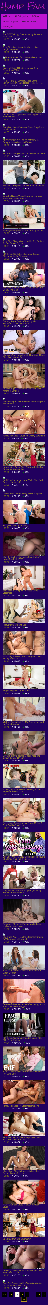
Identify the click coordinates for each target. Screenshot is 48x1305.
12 (38, 1294)
